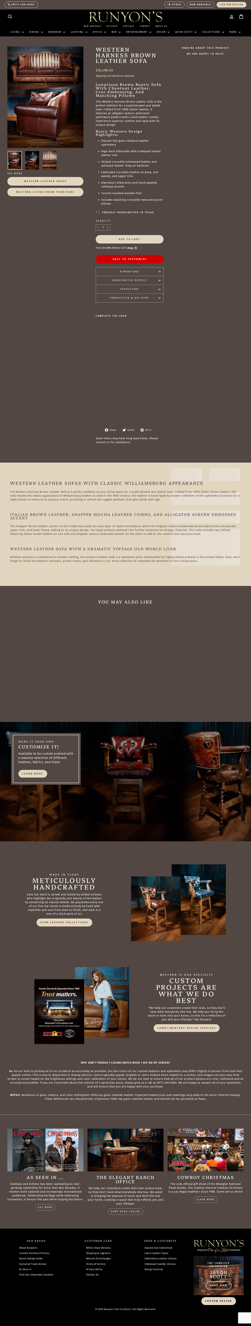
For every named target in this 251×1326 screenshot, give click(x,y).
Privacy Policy (94, 1269)
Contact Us (92, 1274)
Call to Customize (129, 259)
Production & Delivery (129, 298)
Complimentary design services (186, 1028)
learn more (32, 773)
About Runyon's (28, 1247)
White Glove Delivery (98, 1247)
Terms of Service (96, 1264)
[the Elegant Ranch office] (125, 1150)
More (234, 32)
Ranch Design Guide (31, 1258)
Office (98, 32)
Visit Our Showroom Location (36, 1274)
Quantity (103, 221)
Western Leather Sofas (45, 181)
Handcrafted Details (129, 280)
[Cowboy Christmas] (206, 1150)
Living (15, 32)
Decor (161, 32)
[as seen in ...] (45, 1150)
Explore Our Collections (159, 1247)
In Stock (174, 4)
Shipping (101, 75)
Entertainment (137, 32)
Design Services (154, 1269)
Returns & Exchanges (98, 1258)
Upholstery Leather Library (161, 1258)
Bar (115, 32)
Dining (34, 32)
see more (45, 1207)
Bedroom (55, 32)
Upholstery (129, 289)
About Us (161, 26)
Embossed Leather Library (160, 1264)
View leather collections (64, 922)
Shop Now (218, 1285)
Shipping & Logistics (98, 1253)
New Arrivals (200, 4)
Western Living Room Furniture (45, 192)
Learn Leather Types (156, 1253)
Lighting (78, 32)
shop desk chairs (125, 1211)
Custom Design (231, 4)
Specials (128, 26)
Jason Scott (184, 32)
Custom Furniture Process (34, 1253)
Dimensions (129, 271)
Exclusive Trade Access (32, 1264)
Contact (145, 26)
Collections (211, 32)
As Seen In (25, 1269)
